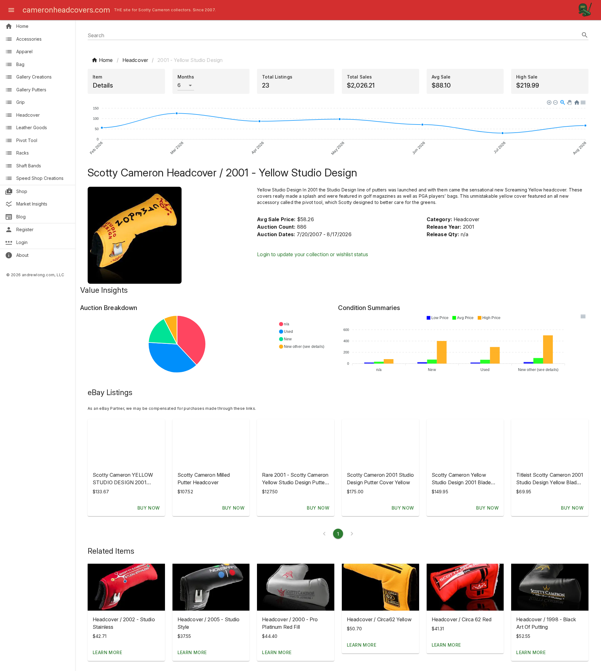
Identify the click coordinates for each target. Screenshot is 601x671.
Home (106, 60)
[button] (126, 587)
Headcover (135, 60)
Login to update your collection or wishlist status (312, 254)
